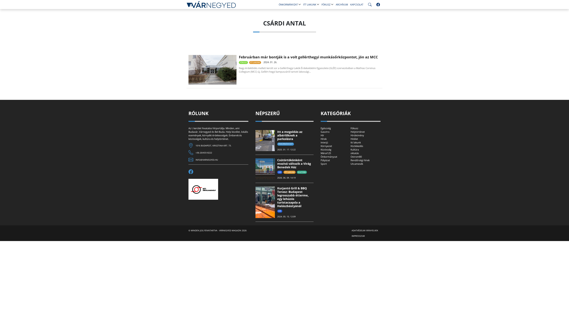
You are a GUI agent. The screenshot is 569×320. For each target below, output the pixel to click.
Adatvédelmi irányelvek (365, 230)
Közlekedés (357, 146)
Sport (324, 163)
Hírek (324, 139)
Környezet (326, 146)
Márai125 (326, 153)
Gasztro (325, 131)
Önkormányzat (288, 4)
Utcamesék (357, 163)
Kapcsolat (356, 4)
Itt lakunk (309, 4)
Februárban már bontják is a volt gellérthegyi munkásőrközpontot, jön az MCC (308, 57)
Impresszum (358, 236)
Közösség (326, 149)
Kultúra (302, 172)
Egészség (326, 128)
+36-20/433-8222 (204, 152)
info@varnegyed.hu (207, 159)
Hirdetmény (357, 135)
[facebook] (378, 4)
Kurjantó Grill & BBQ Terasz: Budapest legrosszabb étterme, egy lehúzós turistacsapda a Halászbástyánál (293, 197)
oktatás (355, 153)
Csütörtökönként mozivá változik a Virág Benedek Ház (294, 163)
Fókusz (326, 4)
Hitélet (354, 139)
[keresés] (369, 4)
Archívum (342, 4)
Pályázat (325, 160)
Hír (279, 172)
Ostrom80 (356, 156)
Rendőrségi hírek (360, 160)
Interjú (324, 142)
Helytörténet (358, 131)
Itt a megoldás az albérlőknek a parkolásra (289, 135)
